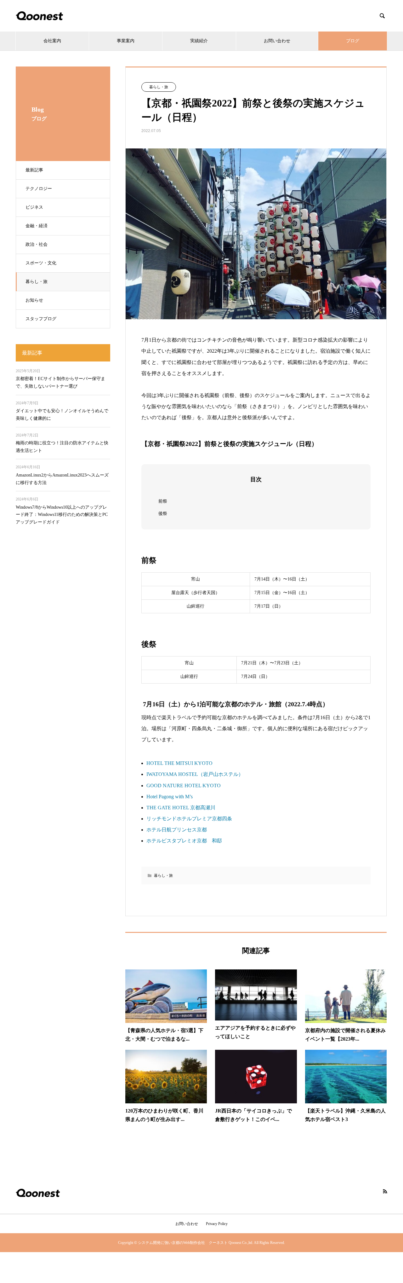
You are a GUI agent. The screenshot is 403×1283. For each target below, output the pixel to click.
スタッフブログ (41, 318)
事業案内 (125, 40)
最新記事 (34, 170)
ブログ (352, 40)
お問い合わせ (277, 40)
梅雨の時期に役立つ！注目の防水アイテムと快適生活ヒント (62, 447)
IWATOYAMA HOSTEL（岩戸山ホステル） (194, 774)
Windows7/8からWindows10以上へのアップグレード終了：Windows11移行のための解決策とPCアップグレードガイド (62, 515)
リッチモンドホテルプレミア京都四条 (189, 818)
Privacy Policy (217, 1224)
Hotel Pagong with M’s (169, 796)
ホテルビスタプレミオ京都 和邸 (184, 840)
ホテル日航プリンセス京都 (176, 829)
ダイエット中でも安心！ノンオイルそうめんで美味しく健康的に (62, 414)
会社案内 (52, 40)
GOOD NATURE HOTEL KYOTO (183, 785)
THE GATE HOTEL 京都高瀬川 (180, 807)
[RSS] (385, 1191)
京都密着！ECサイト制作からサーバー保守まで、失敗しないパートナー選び (60, 382)
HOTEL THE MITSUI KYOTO (179, 763)
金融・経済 (37, 225)
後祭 (162, 513)
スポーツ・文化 (41, 263)
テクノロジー (39, 188)
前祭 (162, 501)
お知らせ (34, 300)
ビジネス (34, 207)
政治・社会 (37, 244)
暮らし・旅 (37, 281)
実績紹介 (199, 40)
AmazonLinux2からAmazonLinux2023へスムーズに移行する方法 (62, 479)
